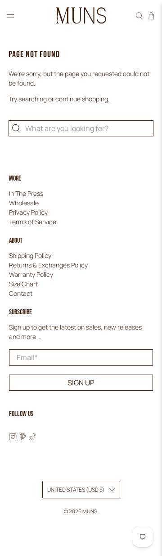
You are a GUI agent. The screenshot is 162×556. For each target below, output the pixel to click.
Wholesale (24, 203)
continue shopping (81, 99)
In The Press (26, 193)
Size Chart (23, 284)
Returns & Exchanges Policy (48, 265)
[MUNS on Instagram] (13, 438)
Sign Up (81, 383)
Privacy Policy (28, 212)
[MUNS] (81, 15)
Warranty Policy (31, 274)
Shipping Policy (30, 255)
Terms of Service (32, 221)
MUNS (89, 511)
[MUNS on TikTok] (32, 438)
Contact (20, 293)
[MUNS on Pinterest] (23, 438)
